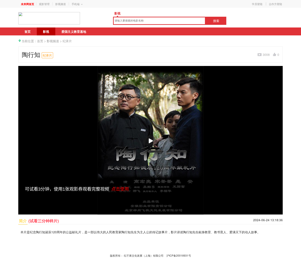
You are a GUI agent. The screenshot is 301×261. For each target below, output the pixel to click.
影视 (117, 13)
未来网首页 (27, 4)
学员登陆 (257, 4)
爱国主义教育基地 (73, 31)
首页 (27, 31)
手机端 (76, 4)
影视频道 (60, 4)
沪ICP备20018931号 (178, 255)
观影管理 (44, 4)
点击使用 (120, 189)
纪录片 (67, 41)
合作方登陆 (275, 4)
